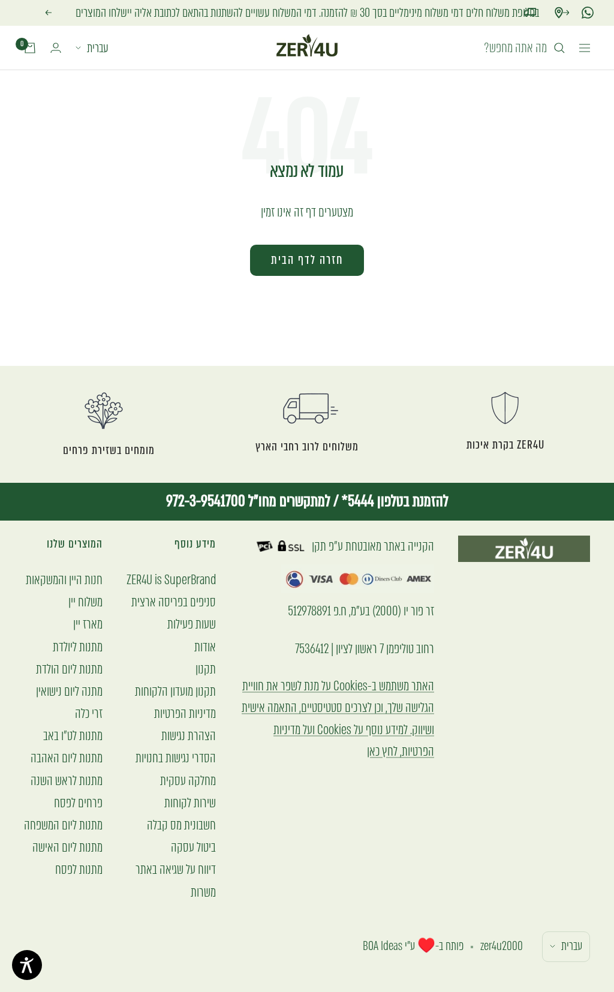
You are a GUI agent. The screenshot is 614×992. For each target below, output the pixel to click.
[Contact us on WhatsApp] (587, 12)
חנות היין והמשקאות (64, 579)
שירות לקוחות (190, 802)
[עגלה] (30, 48)
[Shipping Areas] (530, 12)
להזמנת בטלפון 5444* (394, 501)
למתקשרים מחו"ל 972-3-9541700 (248, 501)
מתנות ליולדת (78, 647)
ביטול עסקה (193, 847)
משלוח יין (85, 602)
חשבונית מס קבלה (181, 825)
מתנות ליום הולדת (69, 669)
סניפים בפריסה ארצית (173, 602)
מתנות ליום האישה (67, 847)
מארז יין (88, 624)
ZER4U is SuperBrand (171, 579)
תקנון (205, 669)
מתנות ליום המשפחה (63, 825)
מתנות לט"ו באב (73, 735)
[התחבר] (55, 48)
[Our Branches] (558, 12)
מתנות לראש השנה (67, 780)
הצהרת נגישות (188, 735)
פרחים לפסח (78, 802)
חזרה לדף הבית (307, 260)
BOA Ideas (382, 946)
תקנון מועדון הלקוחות (175, 691)
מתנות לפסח (79, 869)
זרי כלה (89, 713)
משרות (203, 892)
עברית (98, 48)
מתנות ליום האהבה (67, 757)
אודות (205, 647)
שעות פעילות (191, 624)
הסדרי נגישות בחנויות (176, 757)
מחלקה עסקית (188, 780)
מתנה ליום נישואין (69, 691)
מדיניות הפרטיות (185, 713)
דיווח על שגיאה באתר (176, 869)
